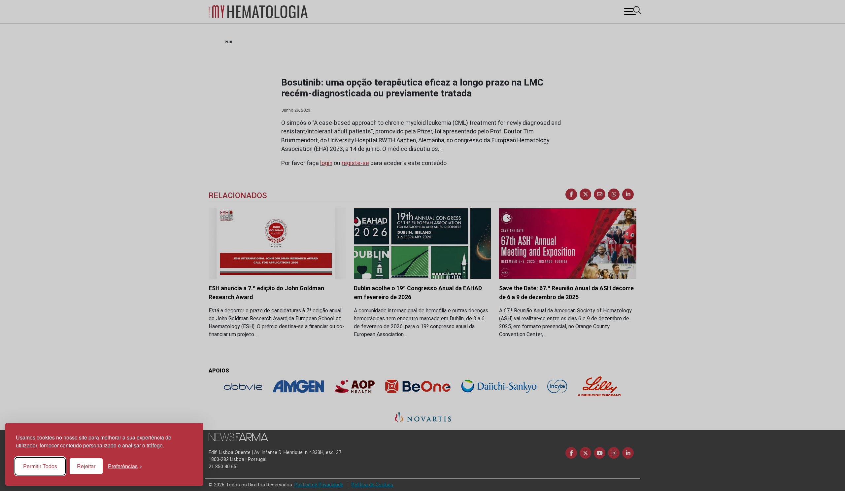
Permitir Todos (40, 466)
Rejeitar (86, 466)
